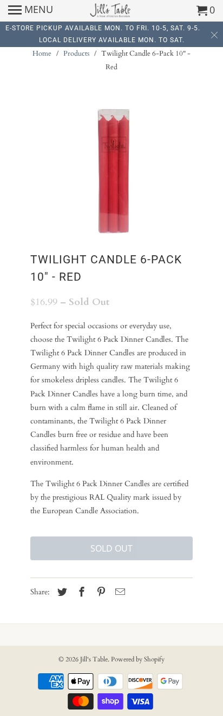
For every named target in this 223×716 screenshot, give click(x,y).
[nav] (30, 11)
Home (41, 53)
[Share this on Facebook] (80, 592)
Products (76, 53)
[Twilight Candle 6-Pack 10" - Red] (111, 173)
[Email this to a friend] (118, 592)
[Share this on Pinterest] (99, 592)
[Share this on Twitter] (60, 592)
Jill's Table (94, 659)
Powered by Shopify (138, 659)
